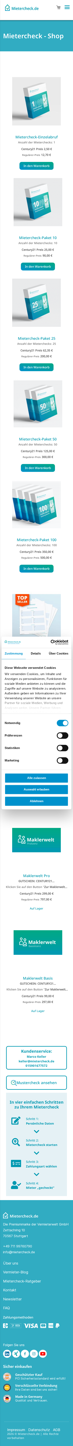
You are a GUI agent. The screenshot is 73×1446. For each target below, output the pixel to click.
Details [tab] (36, 653)
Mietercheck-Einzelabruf (36, 137)
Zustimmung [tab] (14, 653)
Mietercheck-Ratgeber (22, 1281)
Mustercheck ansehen (36, 1082)
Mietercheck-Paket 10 (38, 237)
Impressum (16, 1430)
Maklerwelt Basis (38, 978)
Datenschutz (39, 1430)
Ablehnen (36, 801)
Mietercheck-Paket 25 (36, 338)
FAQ (6, 1308)
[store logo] (22, 6)
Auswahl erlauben (36, 789)
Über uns (10, 1263)
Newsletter (12, 1299)
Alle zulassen (36, 778)
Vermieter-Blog (15, 1272)
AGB (56, 1430)
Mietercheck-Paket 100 (36, 539)
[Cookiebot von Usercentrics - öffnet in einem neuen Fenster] (51, 642)
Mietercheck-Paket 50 (38, 439)
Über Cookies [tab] (58, 653)
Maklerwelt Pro (36, 875)
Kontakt (9, 1290)
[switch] (62, 736)
